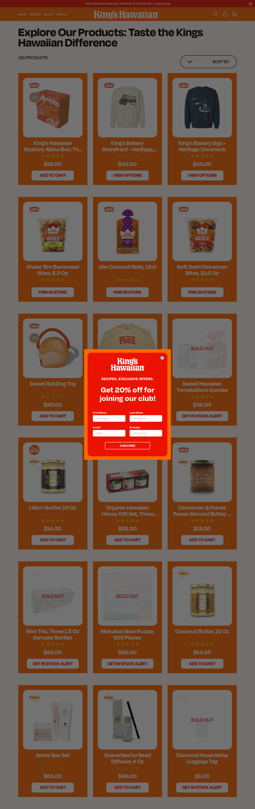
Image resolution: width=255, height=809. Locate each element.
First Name (100, 412)
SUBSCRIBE (127, 445)
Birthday (135, 427)
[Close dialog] (162, 358)
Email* (97, 427)
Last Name (136, 412)
